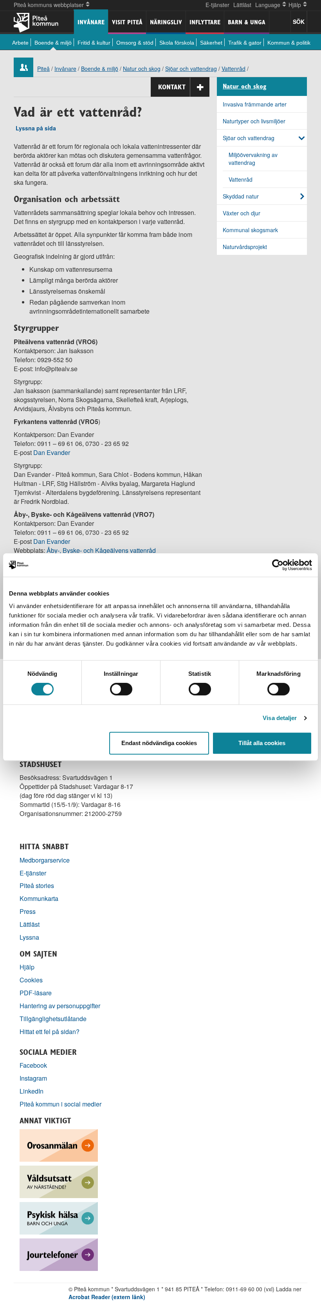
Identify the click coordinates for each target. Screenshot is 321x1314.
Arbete (20, 43)
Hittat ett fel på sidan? (49, 1031)
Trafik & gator (244, 43)
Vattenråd (233, 68)
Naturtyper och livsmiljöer (254, 121)
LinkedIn (31, 1091)
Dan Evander (51, 452)
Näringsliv (166, 22)
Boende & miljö (53, 43)
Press (28, 911)
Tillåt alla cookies (261, 743)
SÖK (299, 21)
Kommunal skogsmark (250, 230)
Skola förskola (176, 43)
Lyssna (29, 937)
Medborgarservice (45, 860)
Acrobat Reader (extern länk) (107, 1297)
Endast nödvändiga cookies (159, 743)
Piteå (43, 68)
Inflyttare (204, 22)
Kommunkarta (39, 898)
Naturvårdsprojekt (245, 247)
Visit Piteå (127, 22)
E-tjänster (217, 5)
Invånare (91, 22)
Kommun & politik (288, 43)
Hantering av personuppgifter (60, 1005)
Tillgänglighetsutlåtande (53, 1018)
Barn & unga (246, 22)
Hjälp (27, 966)
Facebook (33, 1065)
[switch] (121, 689)
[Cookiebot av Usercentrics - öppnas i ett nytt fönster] (277, 565)
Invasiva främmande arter (255, 104)
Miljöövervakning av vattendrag (253, 158)
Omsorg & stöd (134, 43)
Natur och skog (141, 68)
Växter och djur (241, 213)
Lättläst (242, 5)
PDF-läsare (36, 992)
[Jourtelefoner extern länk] (59, 1253)
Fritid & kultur (94, 43)
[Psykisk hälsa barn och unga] (59, 1217)
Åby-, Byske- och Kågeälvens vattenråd (102, 550)
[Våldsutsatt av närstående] (59, 1181)
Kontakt (172, 87)
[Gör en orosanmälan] (59, 1144)
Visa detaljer (280, 718)
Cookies (31, 979)
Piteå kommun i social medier (60, 1103)
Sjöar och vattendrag (191, 68)
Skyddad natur (241, 196)
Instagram (33, 1078)
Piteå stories (37, 885)
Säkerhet (211, 43)
